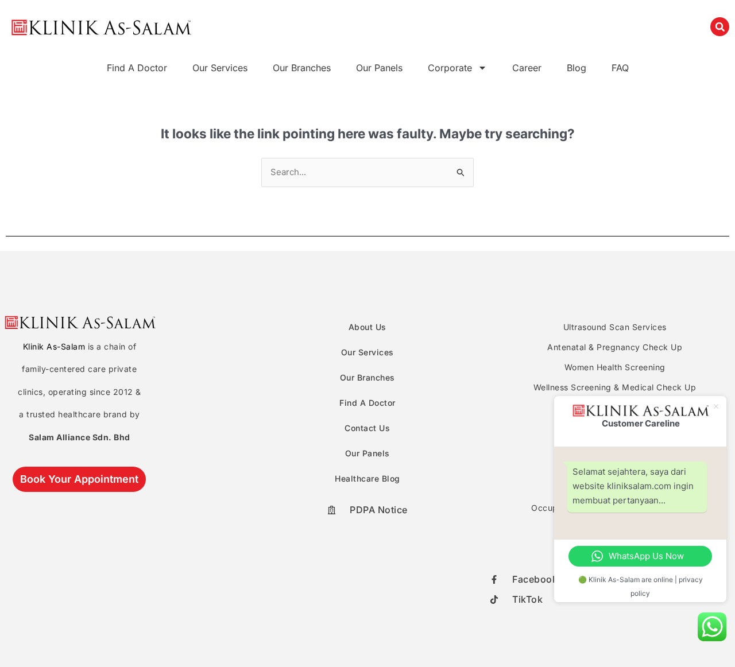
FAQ (620, 67)
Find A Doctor (137, 67)
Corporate (450, 67)
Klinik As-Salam (54, 346)
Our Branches (302, 67)
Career (526, 67)
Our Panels (379, 67)
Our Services (219, 67)
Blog (576, 67)
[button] (719, 26)
